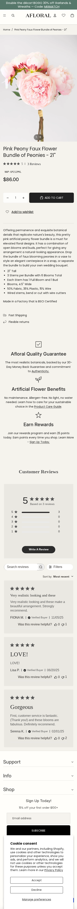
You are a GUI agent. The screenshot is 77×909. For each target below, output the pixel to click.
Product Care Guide (47, 407)
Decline (36, 890)
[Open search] (13, 15)
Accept (37, 880)
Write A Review (39, 549)
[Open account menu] (55, 15)
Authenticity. (40, 371)
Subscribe (38, 831)
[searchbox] (20, 567)
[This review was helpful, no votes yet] (55, 624)
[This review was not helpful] (62, 738)
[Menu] (4, 15)
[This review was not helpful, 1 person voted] (62, 624)
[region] (38, 5)
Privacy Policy (53, 870)
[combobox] (58, 576)
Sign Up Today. (40, 442)
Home (6, 29)
